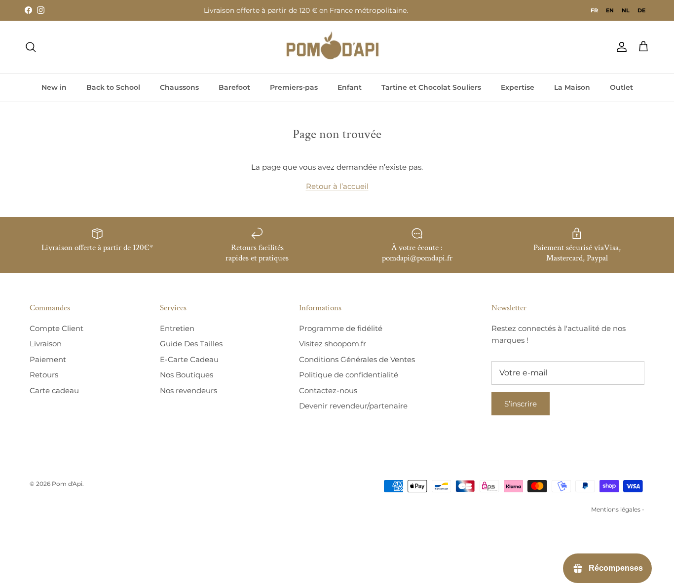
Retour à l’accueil (337, 186)
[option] (610, 10)
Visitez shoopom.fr (332, 343)
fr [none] (594, 10)
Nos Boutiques (186, 374)
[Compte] (620, 47)
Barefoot (234, 87)
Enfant (349, 87)
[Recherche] (31, 47)
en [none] (610, 10)
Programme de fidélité (340, 328)
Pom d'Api (67, 483)
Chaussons (179, 87)
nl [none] (626, 10)
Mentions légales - (617, 509)
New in (54, 87)
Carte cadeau (54, 390)
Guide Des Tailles (191, 343)
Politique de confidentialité (348, 374)
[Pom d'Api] (337, 47)
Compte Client (56, 328)
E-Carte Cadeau (189, 359)
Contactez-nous (328, 390)
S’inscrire (520, 403)
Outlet (621, 87)
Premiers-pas (294, 87)
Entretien (177, 328)
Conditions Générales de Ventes (357, 359)
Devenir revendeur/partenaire (353, 405)
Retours (44, 374)
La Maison (572, 87)
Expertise (517, 87)
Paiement (48, 359)
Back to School (113, 87)
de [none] (641, 10)
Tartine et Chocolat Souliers (431, 87)
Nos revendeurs (188, 390)
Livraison (46, 343)
